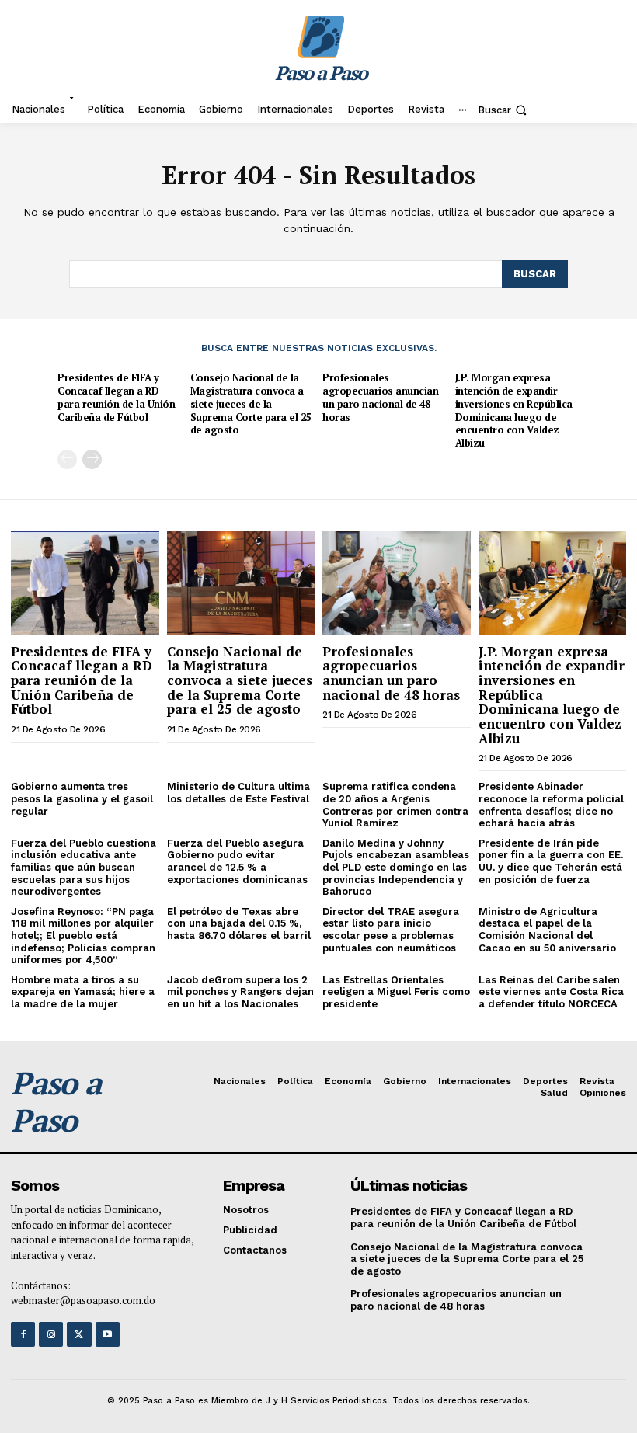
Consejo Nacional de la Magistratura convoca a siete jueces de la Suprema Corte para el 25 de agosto (250, 403)
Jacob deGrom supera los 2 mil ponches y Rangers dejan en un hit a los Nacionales (240, 992)
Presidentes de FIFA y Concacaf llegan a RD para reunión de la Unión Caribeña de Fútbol (116, 397)
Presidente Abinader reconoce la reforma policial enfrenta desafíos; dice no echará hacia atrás (551, 805)
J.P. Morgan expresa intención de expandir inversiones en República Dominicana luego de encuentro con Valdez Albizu (514, 410)
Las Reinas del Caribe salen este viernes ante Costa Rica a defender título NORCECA (551, 992)
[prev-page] (67, 459)
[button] (504, 109)
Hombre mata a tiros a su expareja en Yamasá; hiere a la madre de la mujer (83, 992)
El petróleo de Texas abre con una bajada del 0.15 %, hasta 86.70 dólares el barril (239, 923)
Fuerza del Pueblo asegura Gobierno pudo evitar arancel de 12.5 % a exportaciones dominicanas (237, 861)
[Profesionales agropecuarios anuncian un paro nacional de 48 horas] (396, 583)
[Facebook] (23, 1334)
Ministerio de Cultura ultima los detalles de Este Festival (238, 793)
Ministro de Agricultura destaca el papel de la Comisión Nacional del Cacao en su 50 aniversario (547, 930)
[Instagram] (51, 1334)
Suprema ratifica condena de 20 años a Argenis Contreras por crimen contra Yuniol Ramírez (395, 805)
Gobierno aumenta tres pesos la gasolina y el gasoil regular (82, 798)
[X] (79, 1334)
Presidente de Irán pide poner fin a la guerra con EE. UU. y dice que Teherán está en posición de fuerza (551, 861)
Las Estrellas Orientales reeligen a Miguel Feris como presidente (396, 992)
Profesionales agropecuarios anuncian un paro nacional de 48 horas (380, 397)
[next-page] (92, 459)
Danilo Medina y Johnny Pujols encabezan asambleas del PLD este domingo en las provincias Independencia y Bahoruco (395, 867)
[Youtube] (108, 1334)
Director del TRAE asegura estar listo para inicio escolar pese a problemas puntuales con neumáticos (390, 930)
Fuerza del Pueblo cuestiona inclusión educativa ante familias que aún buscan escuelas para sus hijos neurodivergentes (83, 867)
